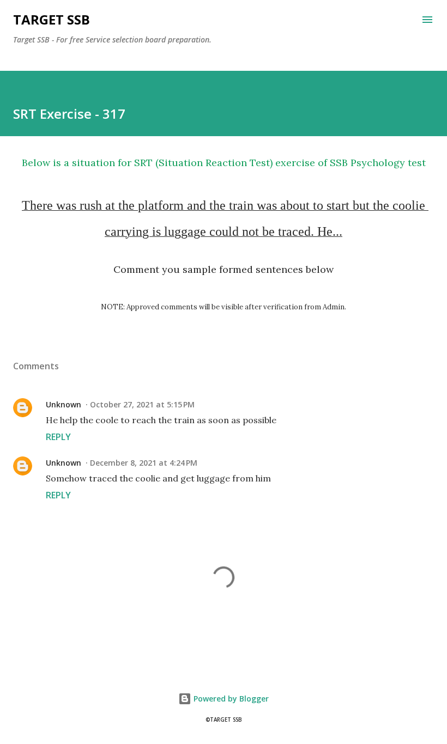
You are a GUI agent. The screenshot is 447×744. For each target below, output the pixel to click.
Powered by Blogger (230, 698)
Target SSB (51, 19)
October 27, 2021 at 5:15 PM (142, 404)
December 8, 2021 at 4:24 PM (143, 463)
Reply (58, 437)
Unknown (63, 404)
